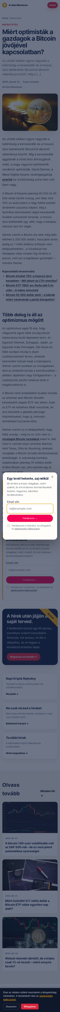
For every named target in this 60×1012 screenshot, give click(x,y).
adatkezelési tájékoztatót (27, 528)
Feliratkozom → (30, 518)
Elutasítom (11, 1006)
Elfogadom (30, 1006)
